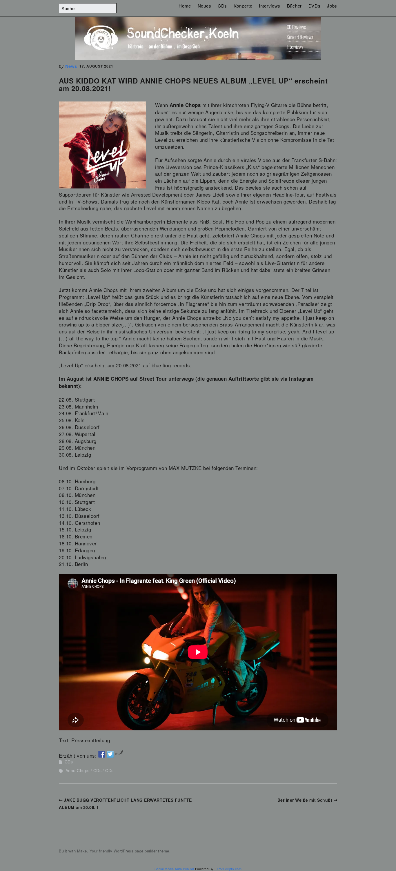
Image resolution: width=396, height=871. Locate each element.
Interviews (269, 6)
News (71, 66)
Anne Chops (78, 770)
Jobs (332, 6)
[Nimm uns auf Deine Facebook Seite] (101, 754)
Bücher (294, 6)
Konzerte (243, 6)
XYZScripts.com (229, 868)
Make (82, 851)
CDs (222, 6)
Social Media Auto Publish (174, 868)
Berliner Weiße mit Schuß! (305, 800)
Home (185, 6)
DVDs (314, 6)
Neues (204, 6)
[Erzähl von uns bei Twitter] (110, 754)
